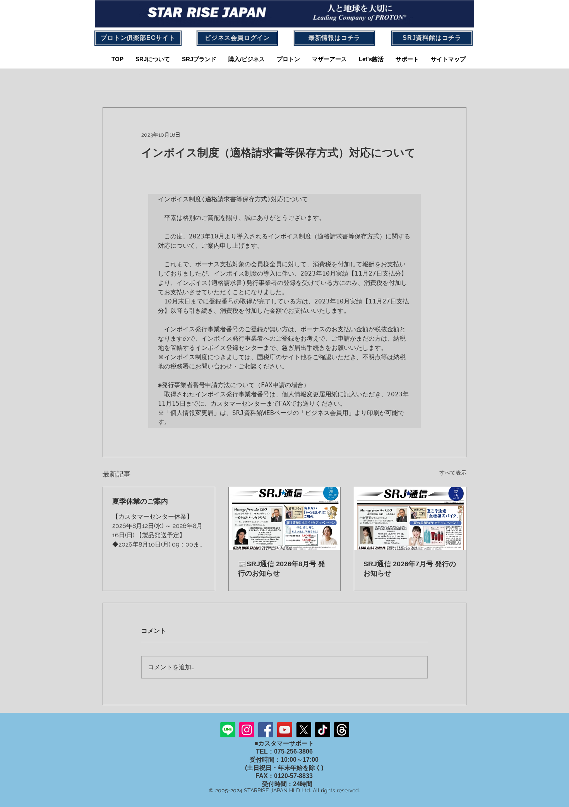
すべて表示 (452, 472)
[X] (303, 729)
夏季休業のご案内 (140, 501)
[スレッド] (341, 729)
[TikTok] (322, 729)
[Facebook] (265, 729)
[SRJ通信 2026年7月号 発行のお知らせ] (410, 518)
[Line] (227, 729)
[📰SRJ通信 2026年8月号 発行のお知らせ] (285, 518)
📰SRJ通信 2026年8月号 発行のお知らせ (281, 568)
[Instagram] (246, 729)
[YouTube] (284, 729)
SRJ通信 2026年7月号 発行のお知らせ (409, 568)
